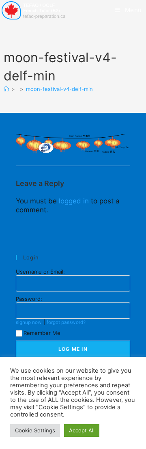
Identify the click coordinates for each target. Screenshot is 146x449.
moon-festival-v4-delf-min (59, 89)
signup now (29, 322)
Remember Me (42, 333)
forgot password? (66, 322)
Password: (29, 299)
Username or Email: (40, 271)
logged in (74, 201)
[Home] (6, 89)
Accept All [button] (81, 430)
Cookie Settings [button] (35, 430)
